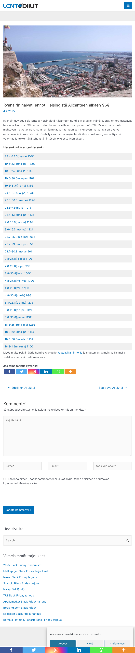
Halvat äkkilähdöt (14, 589)
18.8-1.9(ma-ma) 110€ (19, 346)
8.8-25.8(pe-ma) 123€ (19, 302)
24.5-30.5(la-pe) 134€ (19, 193)
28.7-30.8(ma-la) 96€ (19, 251)
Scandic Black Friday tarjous (21, 583)
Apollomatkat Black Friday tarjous (24, 601)
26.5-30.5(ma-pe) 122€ (20, 200)
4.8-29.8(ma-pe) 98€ (18, 288)
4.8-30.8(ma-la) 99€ (18, 295)
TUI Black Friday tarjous (18, 595)
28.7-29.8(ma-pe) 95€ (19, 244)
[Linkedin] (46, 371)
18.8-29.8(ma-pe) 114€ (20, 331)
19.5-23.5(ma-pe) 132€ (20, 163)
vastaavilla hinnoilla (69, 352)
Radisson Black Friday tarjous (22, 613)
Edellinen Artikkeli (22, 387)
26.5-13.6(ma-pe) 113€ (19, 214)
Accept (62, 643)
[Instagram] (34, 371)
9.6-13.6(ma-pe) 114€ (19, 222)
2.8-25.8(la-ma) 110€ (18, 258)
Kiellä (90, 643)
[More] (70, 371)
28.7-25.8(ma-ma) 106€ (20, 236)
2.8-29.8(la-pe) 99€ (17, 266)
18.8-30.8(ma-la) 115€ (19, 339)
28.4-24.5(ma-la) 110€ (19, 156)
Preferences (117, 643)
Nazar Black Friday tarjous (20, 577)
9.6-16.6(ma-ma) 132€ (19, 229)
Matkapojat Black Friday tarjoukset (25, 571)
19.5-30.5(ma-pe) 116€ (20, 178)
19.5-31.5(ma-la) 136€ (19, 185)
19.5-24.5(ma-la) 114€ (19, 171)
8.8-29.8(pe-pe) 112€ (19, 310)
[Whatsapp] (58, 371)
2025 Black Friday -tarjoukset (22, 565)
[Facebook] (9, 371)
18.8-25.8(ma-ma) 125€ (20, 324)
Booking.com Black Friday (20, 607)
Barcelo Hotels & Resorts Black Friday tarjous (32, 619)
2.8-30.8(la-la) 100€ (18, 273)
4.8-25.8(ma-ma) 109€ (19, 280)
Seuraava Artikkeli (113, 387)
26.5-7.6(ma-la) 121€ (18, 207)
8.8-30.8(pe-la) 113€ (18, 317)
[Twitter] (21, 371)
